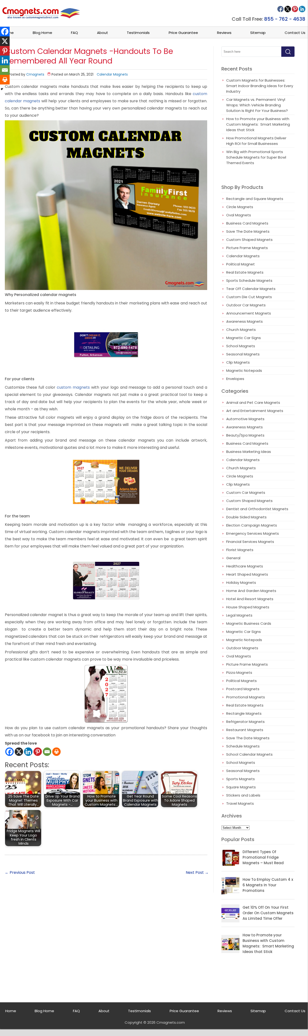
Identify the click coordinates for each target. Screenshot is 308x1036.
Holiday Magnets (241, 582)
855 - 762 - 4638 (284, 19)
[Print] (56, 751)
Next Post (197, 872)
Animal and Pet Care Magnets (253, 402)
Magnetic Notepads (244, 370)
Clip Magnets (238, 362)
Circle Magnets (239, 206)
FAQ (74, 32)
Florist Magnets (239, 549)
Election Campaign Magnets (251, 525)
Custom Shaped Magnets (249, 239)
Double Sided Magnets (246, 517)
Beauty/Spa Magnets (245, 435)
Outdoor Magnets (242, 647)
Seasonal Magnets (243, 354)
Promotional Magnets (245, 697)
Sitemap (258, 32)
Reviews (224, 32)
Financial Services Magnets (250, 541)
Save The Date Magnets (248, 231)
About (102, 32)
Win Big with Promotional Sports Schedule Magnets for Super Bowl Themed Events (256, 157)
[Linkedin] (28, 751)
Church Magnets (241, 329)
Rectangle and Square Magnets (254, 198)
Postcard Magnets (242, 688)
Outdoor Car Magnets (246, 305)
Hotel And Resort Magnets (249, 598)
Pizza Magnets (239, 672)
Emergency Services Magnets (252, 533)
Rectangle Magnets (244, 713)
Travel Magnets (240, 803)
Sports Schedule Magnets (249, 280)
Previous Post (20, 872)
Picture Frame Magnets (247, 247)
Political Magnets (241, 680)
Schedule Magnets (243, 746)
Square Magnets (241, 787)
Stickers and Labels (243, 795)
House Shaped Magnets (247, 607)
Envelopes (235, 378)
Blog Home (42, 32)
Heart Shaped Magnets (247, 574)
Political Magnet (240, 264)
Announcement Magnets (248, 313)
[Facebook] (9, 751)
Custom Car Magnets (245, 492)
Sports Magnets (240, 778)
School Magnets (240, 345)
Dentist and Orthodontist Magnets (257, 508)
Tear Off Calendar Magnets (251, 288)
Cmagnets (35, 74)
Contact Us (295, 32)
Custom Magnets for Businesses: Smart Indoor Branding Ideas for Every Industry (259, 86)
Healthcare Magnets (244, 566)
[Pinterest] (37, 751)
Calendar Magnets (112, 74)
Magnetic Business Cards (248, 623)
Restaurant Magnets (244, 729)
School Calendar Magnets (249, 754)
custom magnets (72, 387)
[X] (19, 751)
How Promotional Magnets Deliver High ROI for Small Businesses (256, 140)
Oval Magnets (238, 215)
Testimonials (138, 32)
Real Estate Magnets (244, 272)
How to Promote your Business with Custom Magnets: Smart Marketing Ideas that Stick (258, 124)
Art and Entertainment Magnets (254, 410)
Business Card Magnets (247, 223)
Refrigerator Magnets (245, 721)
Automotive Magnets (245, 418)
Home (10, 1010)
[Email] (47, 751)
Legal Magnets (239, 615)
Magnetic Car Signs (243, 337)
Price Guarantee (183, 32)
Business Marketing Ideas (248, 451)
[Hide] (2, 89)
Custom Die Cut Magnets (249, 296)
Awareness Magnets (244, 321)
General (233, 557)
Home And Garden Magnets (251, 590)
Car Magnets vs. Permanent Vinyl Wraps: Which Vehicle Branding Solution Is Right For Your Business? (257, 105)
